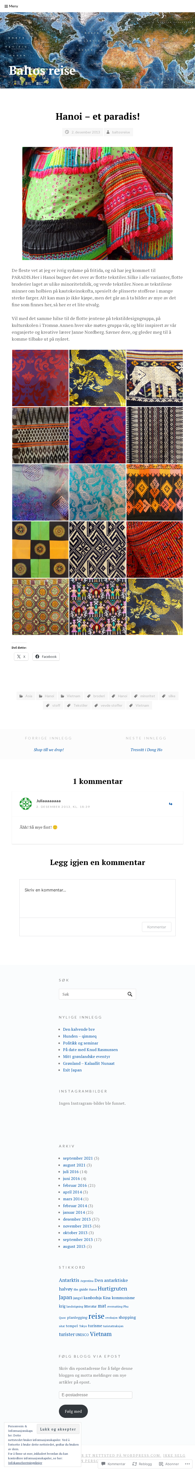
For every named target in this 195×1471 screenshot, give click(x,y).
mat (102, 1305)
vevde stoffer (111, 705)
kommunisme (123, 1297)
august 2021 (74, 1165)
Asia (28, 696)
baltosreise (121, 132)
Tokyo (83, 1326)
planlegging (77, 1317)
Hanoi (49, 696)
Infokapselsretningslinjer (25, 1463)
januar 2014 (74, 1212)
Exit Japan (72, 1070)
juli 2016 (71, 1171)
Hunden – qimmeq (79, 1036)
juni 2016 (71, 1178)
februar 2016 (75, 1185)
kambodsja (93, 1297)
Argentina (86, 1281)
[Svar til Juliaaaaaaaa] (171, 805)
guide (83, 1289)
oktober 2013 (75, 1232)
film (76, 1289)
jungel (78, 1298)
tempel (72, 1325)
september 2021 (78, 1158)
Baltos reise (42, 70)
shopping (127, 1317)
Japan (65, 1297)
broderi (99, 696)
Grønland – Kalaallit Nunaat (89, 1063)
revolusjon (111, 1318)
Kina (107, 1297)
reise (96, 1316)
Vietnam (73, 696)
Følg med (73, 1411)
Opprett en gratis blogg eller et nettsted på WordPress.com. (85, 1455)
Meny (13, 6)
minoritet (147, 696)
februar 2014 (75, 1205)
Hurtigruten (112, 1288)
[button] (40, 378)
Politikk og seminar (80, 1043)
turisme (95, 1325)
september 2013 (78, 1239)
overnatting (114, 1306)
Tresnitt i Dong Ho (146, 744)
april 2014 (72, 1192)
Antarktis (69, 1280)
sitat (62, 1326)
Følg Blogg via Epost (90, 1356)
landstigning (75, 1306)
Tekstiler (80, 705)
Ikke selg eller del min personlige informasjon (118, 1458)
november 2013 (77, 1226)
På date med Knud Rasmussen (90, 1049)
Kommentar (156, 927)
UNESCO (82, 1334)
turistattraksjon (113, 1326)
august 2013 (74, 1246)
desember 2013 (77, 1219)
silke (171, 696)
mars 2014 (72, 1199)
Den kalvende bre (79, 1029)
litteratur (90, 1306)
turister (67, 1334)
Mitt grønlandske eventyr (86, 1056)
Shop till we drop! (48, 744)
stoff (56, 705)
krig (62, 1306)
